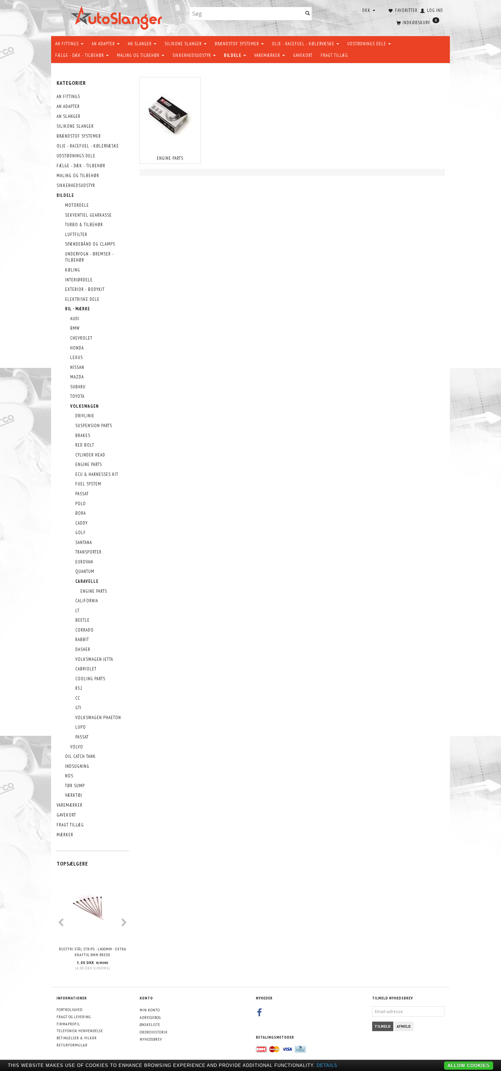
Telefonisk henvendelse (80, 1030)
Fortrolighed (69, 1009)
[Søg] (307, 14)
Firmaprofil (68, 1023)
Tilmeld (383, 1026)
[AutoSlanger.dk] (118, 17)
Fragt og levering (74, 1016)
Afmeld (404, 1026)
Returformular (72, 1044)
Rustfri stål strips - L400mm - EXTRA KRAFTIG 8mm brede (92, 951)
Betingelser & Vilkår (77, 1037)
